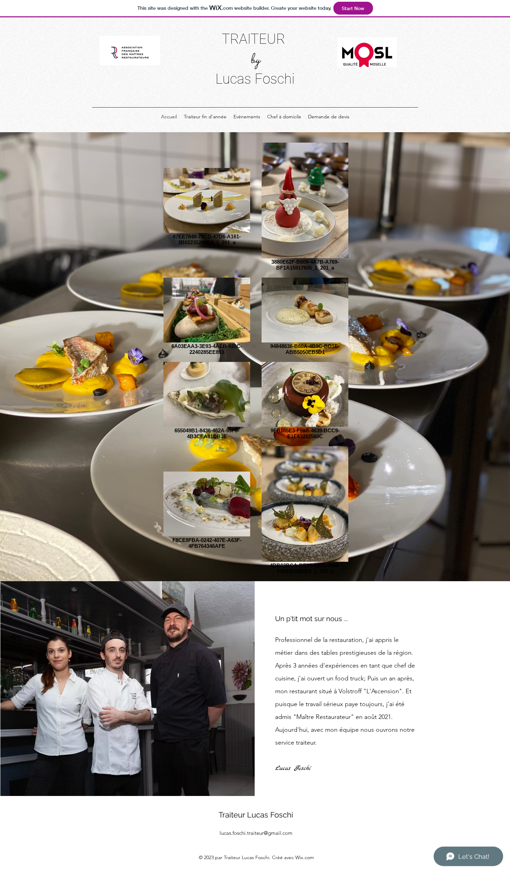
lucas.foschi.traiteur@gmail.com (256, 833)
